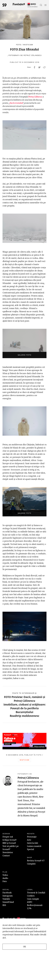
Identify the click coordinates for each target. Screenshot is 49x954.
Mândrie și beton (26, 811)
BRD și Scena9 (9, 843)
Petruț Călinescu (32, 55)
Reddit (44, 67)
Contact (6, 855)
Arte (29, 840)
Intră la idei (32, 843)
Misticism (28, 45)
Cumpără (31, 864)
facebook (34, 67)
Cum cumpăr (33, 899)
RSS (4, 905)
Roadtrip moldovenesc (24, 715)
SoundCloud (8, 902)
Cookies (31, 896)
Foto (18, 45)
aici (4, 938)
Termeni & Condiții (36, 892)
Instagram (8, 896)
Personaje (32, 837)
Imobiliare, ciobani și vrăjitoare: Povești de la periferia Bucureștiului (25, 708)
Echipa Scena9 (9, 840)
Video (5, 875)
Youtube (6, 899)
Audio (5, 878)
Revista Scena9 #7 (35, 860)
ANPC (29, 902)
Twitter (39, 67)
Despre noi (8, 837)
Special (30, 849)
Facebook (7, 892)
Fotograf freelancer (28, 781)
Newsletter (8, 852)
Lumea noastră (34, 846)
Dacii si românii (16, 103)
